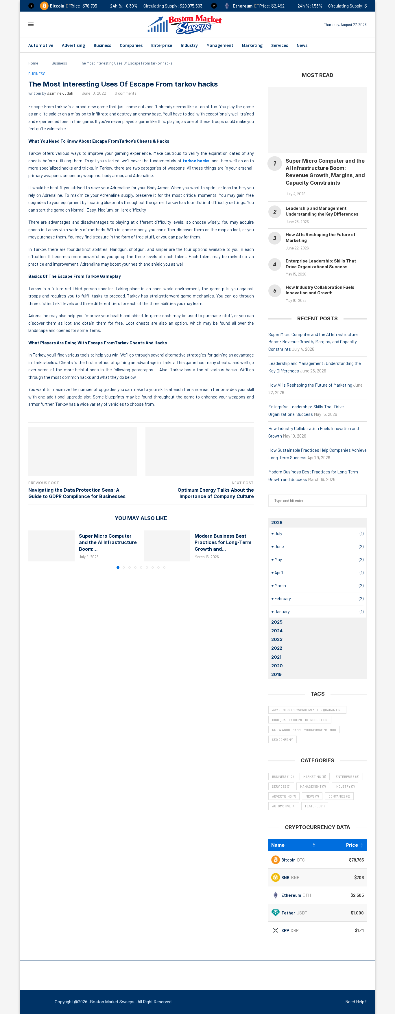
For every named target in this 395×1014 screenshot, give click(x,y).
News (302, 45)
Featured (314, 806)
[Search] (42, 24)
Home (33, 63)
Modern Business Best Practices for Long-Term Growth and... (223, 542)
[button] (36, 549)
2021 (276, 657)
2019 (276, 674)
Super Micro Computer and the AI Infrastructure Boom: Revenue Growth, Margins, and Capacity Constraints (313, 342)
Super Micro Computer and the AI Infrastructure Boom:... (108, 542)
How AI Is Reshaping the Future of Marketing (310, 384)
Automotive (40, 45)
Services (279, 45)
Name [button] (278, 845)
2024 (277, 630)
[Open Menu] (31, 24)
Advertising (73, 45)
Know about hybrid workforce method (304, 730)
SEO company (282, 739)
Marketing (252, 45)
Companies (131, 45)
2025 (277, 622)
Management (219, 45)
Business (102, 45)
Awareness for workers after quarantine (307, 710)
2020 (277, 665)
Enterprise (161, 45)
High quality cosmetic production (300, 720)
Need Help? (356, 1001)
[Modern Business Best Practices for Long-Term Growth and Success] (167, 545)
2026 (277, 522)
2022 (276, 648)
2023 (277, 639)
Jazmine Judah (60, 93)
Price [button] (352, 845)
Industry (189, 45)
